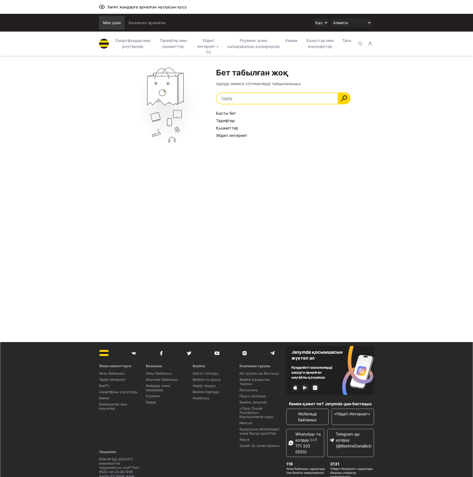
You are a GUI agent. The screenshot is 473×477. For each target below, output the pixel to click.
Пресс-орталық (252, 396)
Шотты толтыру (206, 373)
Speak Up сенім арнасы (259, 445)
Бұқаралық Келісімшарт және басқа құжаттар (259, 431)
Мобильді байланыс (307, 416)
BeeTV (104, 386)
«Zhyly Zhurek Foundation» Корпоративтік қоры (256, 412)
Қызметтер (227, 128)
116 (289, 463)
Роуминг (153, 396)
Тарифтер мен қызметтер (173, 43)
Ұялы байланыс (112, 373)
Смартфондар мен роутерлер (133, 43)
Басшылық (248, 390)
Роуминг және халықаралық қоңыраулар (253, 43)
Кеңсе (244, 439)
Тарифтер (225, 120)
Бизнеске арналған (147, 22)
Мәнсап (245, 423)
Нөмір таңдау (204, 386)
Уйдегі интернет (231, 135)
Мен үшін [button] (112, 22)
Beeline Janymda (253, 402)
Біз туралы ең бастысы (259, 373)
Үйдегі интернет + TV (208, 46)
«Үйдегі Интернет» (353, 413)
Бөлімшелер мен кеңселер (113, 406)
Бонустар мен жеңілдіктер (320, 43)
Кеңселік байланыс (162, 379)
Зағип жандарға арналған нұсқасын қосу (147, 6)
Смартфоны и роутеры (118, 392)
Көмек (291, 40)
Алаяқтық (201, 398)
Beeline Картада (206, 392)
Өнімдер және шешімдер (158, 388)
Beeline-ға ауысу (207, 379)
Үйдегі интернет (112, 379)
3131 (334, 463)
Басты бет (226, 113)
